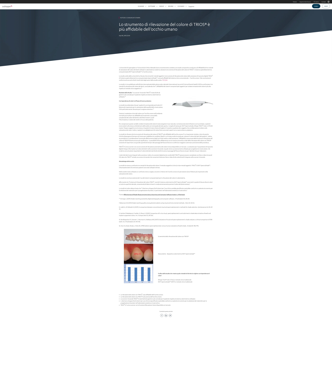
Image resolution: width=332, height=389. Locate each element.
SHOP (326, 6)
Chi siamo (316, 2)
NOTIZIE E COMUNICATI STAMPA (130, 18)
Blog (176, 337)
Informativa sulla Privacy (144, 373)
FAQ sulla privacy (173, 373)
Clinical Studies (176, 343)
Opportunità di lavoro (305, 2)
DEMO (316, 6)
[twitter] (170, 315)
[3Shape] (7, 6)
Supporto (191, 6)
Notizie (295, 2)
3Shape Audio (134, 352)
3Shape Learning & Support (155, 343)
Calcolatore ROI (198, 337)
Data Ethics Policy (156, 373)
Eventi (155, 346)
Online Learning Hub (155, 340)
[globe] (328, 2)
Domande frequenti (134, 349)
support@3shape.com (185, 373)
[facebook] (161, 315)
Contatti (323, 2)
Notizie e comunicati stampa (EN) (134, 344)
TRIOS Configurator (198, 343)
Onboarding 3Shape (198, 346)
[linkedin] (166, 315)
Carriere (134, 340)
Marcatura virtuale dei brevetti (200, 373)
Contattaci (134, 337)
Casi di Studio (177, 340)
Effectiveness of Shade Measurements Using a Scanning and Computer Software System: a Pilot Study (154, 194)
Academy (155, 337)
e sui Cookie (165, 373)
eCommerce (198, 340)
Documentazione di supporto (176, 346)
